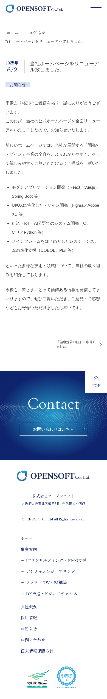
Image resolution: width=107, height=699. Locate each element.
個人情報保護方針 (37, 651)
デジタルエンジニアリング (50, 571)
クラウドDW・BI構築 (46, 582)
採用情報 (29, 617)
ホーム (27, 538)
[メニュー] (96, 8)
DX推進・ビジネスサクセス (51, 593)
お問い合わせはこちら (53, 429)
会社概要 (29, 606)
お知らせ (29, 629)
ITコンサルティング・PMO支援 (56, 560)
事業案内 (29, 549)
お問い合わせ (33, 639)
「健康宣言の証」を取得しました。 (76, 344)
